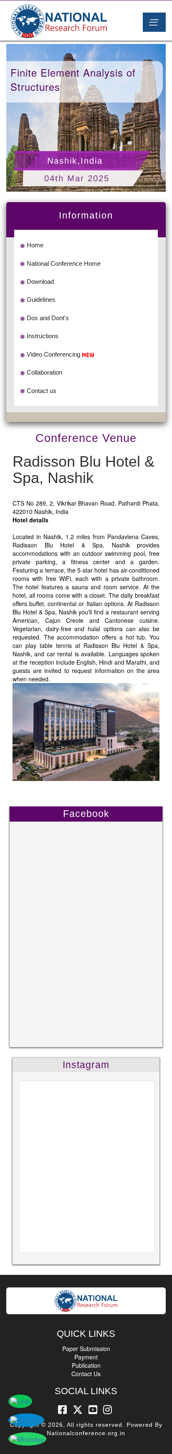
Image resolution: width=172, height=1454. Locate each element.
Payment (86, 1357)
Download (40, 281)
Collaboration (44, 372)
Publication (86, 1365)
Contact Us (86, 1373)
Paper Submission (86, 1348)
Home (35, 245)
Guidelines (41, 299)
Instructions (42, 335)
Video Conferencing (53, 354)
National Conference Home (64, 263)
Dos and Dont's (48, 317)
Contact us (41, 390)
